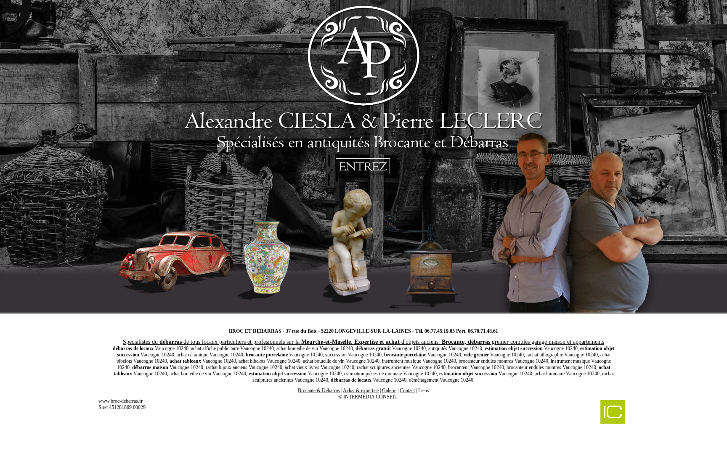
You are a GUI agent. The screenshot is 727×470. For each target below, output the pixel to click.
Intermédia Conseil (370, 397)
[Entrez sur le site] (363, 160)
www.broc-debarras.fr (120, 401)
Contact (407, 390)
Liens (423, 390)
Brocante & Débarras (319, 390)
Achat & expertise (361, 390)
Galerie (389, 390)
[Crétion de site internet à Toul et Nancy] (569, 412)
